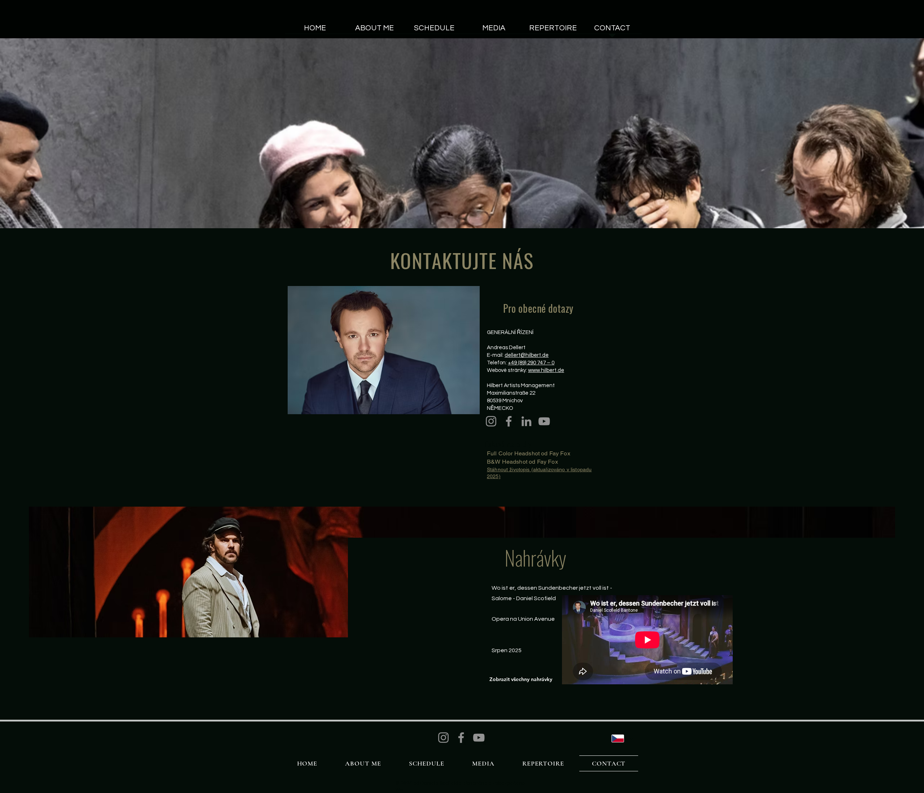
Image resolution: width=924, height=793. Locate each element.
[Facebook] (509, 421)
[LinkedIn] (526, 421)
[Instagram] (491, 421)
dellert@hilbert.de (527, 355)
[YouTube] (544, 421)
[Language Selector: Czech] (622, 738)
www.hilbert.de (546, 370)
